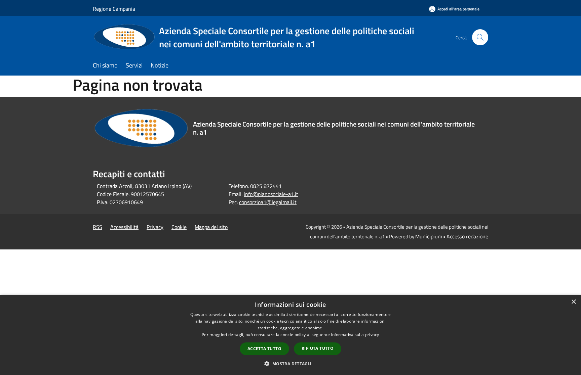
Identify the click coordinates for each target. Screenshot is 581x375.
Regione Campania (114, 9)
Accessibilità (124, 227)
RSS (97, 227)
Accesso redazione (467, 236)
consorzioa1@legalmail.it (268, 202)
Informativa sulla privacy (355, 334)
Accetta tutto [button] (264, 348)
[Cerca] (480, 37)
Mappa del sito (211, 227)
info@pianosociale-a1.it (271, 194)
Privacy (155, 227)
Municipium (428, 236)
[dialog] (290, 335)
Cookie (179, 227)
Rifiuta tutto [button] (318, 348)
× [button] (573, 301)
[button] (290, 363)
